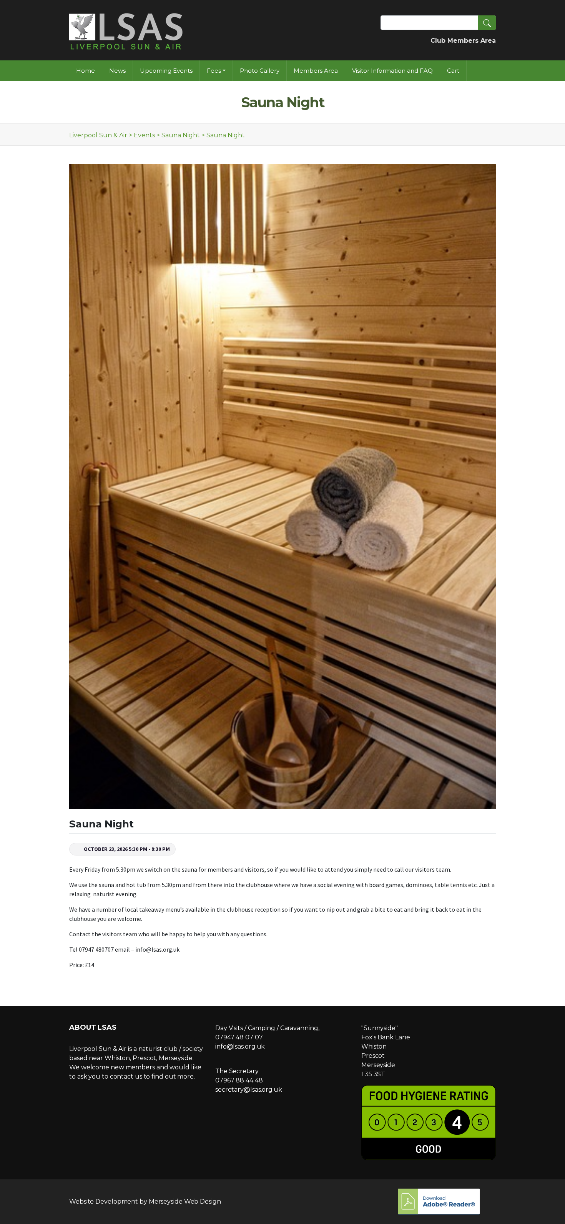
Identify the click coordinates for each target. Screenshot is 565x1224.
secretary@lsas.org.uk (248, 1089)
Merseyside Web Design (185, 1201)
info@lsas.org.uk (240, 1046)
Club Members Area (463, 40)
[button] (487, 22)
